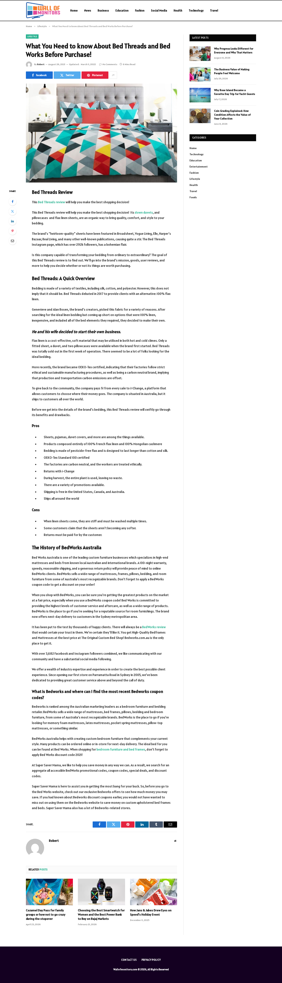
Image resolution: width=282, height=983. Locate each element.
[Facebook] (12, 201)
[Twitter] (12, 211)
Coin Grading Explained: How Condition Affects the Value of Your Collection (232, 114)
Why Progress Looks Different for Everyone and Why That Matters (233, 50)
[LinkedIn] (12, 221)
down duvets (144, 212)
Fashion (139, 10)
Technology (196, 10)
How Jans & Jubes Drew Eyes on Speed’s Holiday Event (151, 912)
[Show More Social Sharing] (113, 75)
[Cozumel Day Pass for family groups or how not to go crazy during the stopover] (49, 892)
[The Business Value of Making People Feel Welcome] (200, 74)
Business (103, 10)
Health (178, 10)
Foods (193, 197)
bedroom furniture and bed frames (120, 749)
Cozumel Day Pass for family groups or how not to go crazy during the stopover (45, 914)
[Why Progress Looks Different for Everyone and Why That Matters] (200, 53)
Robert (41, 64)
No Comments (109, 64)
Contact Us (129, 959)
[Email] (12, 241)
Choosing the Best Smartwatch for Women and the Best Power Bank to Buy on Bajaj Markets (101, 914)
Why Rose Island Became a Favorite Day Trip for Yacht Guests (234, 92)
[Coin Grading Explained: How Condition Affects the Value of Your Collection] (200, 116)
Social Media (159, 10)
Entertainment (199, 166)
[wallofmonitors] (43, 10)
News (87, 10)
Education (122, 10)
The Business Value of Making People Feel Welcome (231, 71)
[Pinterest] (12, 231)
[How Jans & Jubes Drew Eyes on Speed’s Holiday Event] (153, 892)
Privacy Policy (151, 959)
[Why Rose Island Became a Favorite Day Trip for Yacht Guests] (200, 95)
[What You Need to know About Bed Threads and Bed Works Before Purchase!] (101, 133)
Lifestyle (32, 36)
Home (74, 10)
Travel (214, 10)
